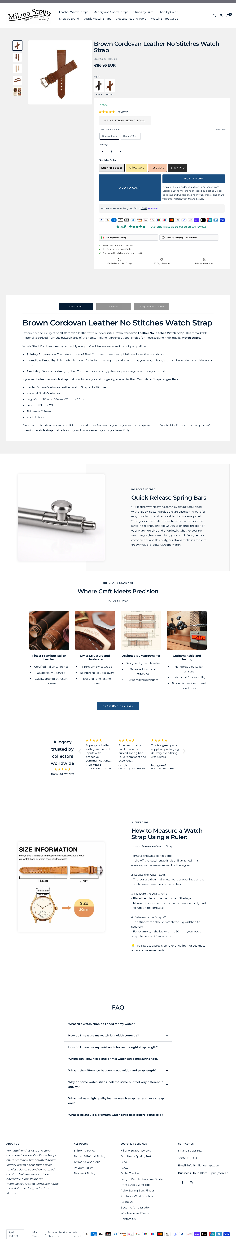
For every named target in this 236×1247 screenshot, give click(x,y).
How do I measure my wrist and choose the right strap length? (113, 1047)
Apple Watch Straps (97, 18)
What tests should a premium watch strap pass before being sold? (115, 1114)
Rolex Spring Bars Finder (137, 1190)
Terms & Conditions (87, 1162)
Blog (124, 1162)
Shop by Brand (69, 18)
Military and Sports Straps (110, 12)
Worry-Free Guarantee (151, 306)
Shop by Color (168, 12)
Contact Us (128, 1219)
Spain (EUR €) (13, 1234)
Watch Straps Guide (164, 18)
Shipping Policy (84, 1150)
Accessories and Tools (131, 18)
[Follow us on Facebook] (182, 1182)
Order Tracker (130, 1173)
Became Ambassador (135, 1207)
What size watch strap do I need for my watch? (101, 1024)
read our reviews (118, 705)
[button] (107, 111)
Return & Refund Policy (89, 1156)
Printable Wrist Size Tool (137, 1196)
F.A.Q (124, 1167)
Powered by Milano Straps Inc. (59, 1234)
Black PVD (177, 167)
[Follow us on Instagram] (191, 1182)
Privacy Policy (83, 1167)
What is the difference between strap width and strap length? (112, 1070)
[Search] (214, 15)
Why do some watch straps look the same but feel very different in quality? (115, 1084)
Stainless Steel (111, 167)
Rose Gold (157, 167)
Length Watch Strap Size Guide (142, 1179)
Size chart (221, 129)
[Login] (221, 15)
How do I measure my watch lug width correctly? (103, 1035)
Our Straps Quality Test (136, 1156)
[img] (62, 769)
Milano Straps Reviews (136, 1150)
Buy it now (193, 178)
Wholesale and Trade (135, 1213)
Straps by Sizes (143, 12)
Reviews (113, 306)
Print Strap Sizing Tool (124, 120)
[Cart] (228, 15)
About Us (127, 1201)
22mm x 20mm (130, 136)
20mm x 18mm (109, 136)
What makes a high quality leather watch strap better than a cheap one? (116, 1101)
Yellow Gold (136, 167)
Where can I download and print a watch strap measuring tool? (113, 1058)
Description (75, 306)
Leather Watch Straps (73, 12)
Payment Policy (84, 1173)
